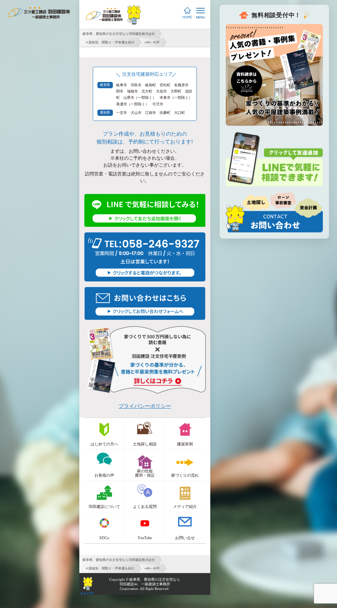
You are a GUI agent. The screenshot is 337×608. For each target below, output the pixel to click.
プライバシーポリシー (144, 406)
